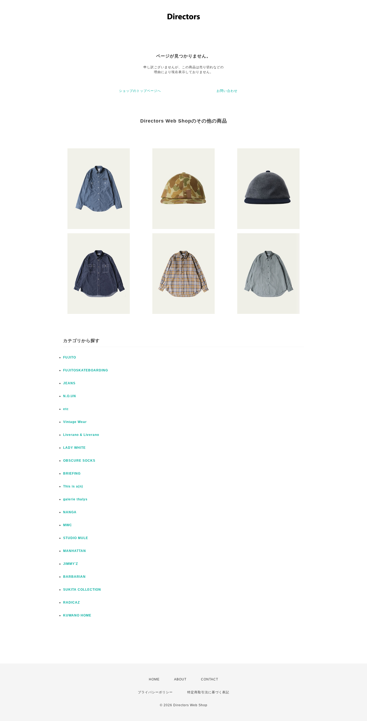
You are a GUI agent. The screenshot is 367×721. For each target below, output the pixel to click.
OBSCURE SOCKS (79, 460)
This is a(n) (73, 486)
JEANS (69, 383)
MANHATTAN (74, 551)
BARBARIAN (74, 577)
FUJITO (69, 357)
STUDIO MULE (75, 538)
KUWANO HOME (77, 615)
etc (66, 409)
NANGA (70, 512)
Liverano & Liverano (81, 435)
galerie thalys (75, 499)
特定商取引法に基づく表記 (208, 692)
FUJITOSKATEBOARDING (85, 370)
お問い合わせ (227, 91)
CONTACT (209, 679)
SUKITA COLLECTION (82, 589)
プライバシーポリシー (155, 692)
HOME (154, 679)
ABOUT (180, 679)
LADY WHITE (74, 448)
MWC (67, 525)
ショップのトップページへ (140, 91)
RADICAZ (71, 602)
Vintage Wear (75, 422)
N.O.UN (69, 396)
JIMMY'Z (70, 564)
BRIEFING (72, 473)
